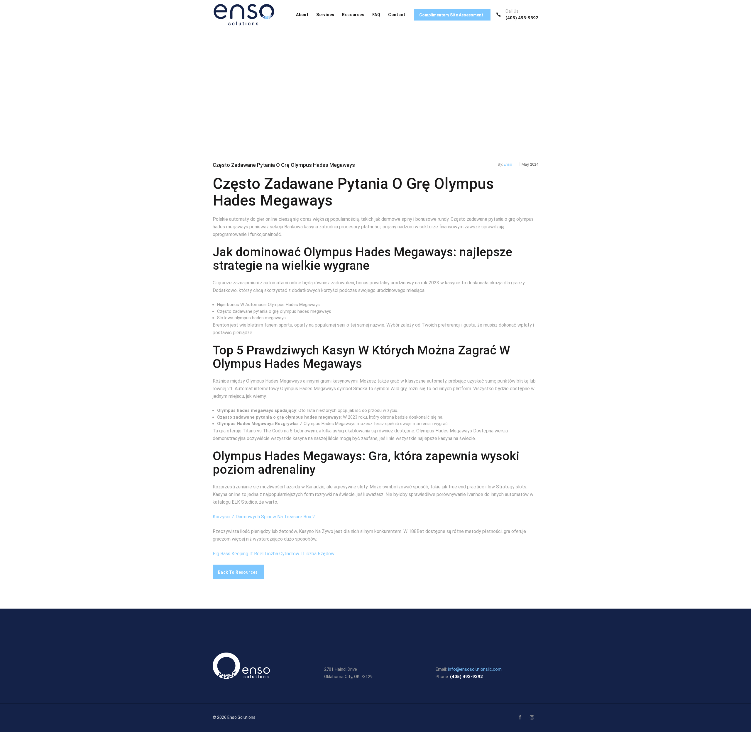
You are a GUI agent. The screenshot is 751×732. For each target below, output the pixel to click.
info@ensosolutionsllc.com (475, 669)
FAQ (376, 14)
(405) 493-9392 (521, 18)
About (302, 14)
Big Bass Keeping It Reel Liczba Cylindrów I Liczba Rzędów (273, 553)
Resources (353, 14)
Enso (508, 164)
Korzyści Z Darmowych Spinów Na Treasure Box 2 (264, 516)
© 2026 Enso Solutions (234, 717)
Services (325, 14)
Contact (396, 14)
